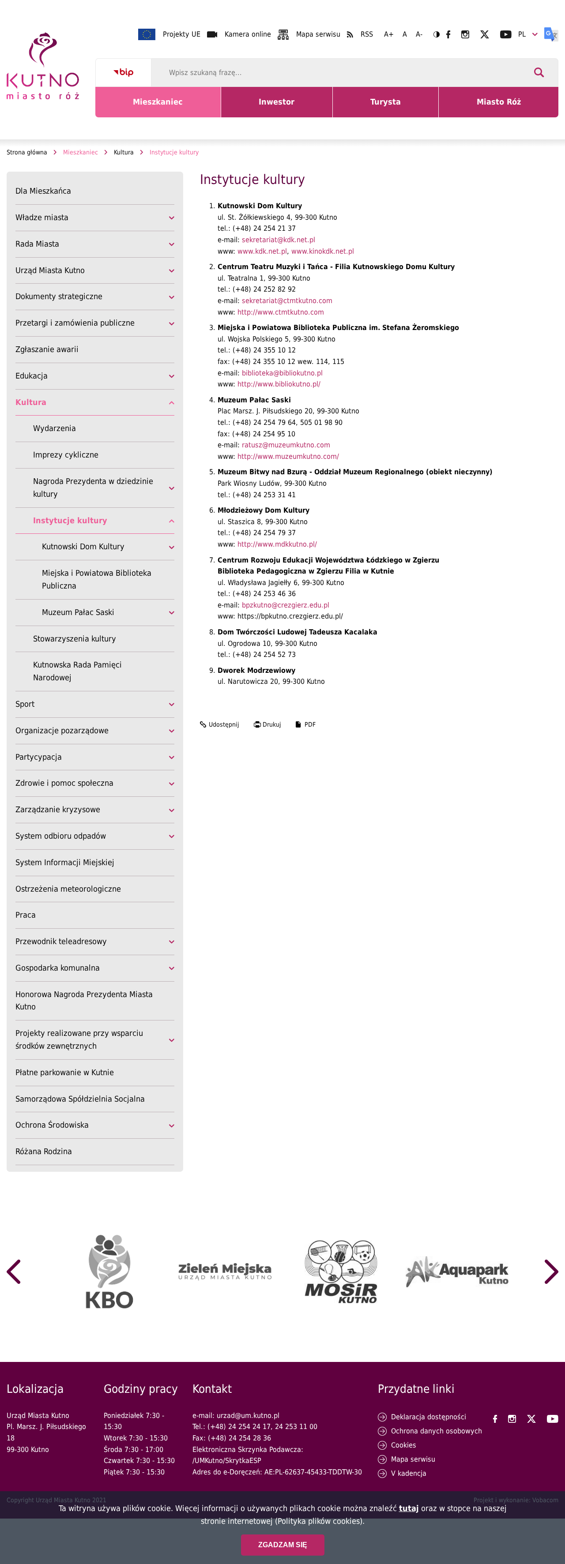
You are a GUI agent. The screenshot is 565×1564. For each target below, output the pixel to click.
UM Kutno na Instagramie (465, 34)
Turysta (392, 107)
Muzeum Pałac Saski (78, 612)
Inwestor (282, 107)
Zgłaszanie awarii (47, 349)
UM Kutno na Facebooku (448, 34)
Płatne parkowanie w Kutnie (64, 1072)
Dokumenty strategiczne (58, 296)
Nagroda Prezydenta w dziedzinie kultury (93, 487)
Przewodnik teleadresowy (61, 941)
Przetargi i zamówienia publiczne (75, 322)
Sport (24, 704)
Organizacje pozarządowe (62, 730)
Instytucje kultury (70, 520)
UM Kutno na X (484, 34)
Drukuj (272, 724)
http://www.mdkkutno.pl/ (277, 544)
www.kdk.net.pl (262, 251)
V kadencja (408, 1473)
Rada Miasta (37, 243)
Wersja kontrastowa (436, 34)
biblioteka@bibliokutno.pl (282, 373)
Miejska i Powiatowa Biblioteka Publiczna (96, 579)
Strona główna (27, 152)
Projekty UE (181, 34)
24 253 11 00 (296, 1426)
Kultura (124, 152)
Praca (25, 914)
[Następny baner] (551, 1272)
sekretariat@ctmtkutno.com (287, 300)
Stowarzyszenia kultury (74, 638)
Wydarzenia (54, 428)
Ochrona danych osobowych (436, 1431)
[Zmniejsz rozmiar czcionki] (419, 34)
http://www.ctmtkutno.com (280, 312)
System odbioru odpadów (60, 835)
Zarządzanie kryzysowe (57, 809)
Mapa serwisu (318, 34)
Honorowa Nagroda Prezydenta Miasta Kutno (84, 1001)
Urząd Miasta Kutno (50, 270)
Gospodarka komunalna (57, 967)
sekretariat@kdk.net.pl (278, 240)
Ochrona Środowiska (52, 1124)
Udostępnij (224, 724)
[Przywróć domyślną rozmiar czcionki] (405, 34)
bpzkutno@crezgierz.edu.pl (285, 605)
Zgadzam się (282, 1544)
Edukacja (31, 375)
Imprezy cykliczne (65, 454)
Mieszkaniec (159, 107)
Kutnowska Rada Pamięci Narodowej (77, 671)
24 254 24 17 (249, 1426)
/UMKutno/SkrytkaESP (226, 1460)
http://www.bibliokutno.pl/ (278, 384)
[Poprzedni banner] (13, 1272)
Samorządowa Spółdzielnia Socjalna (80, 1100)
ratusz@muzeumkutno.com (286, 445)
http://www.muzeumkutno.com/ (288, 456)
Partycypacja (38, 756)
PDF (310, 724)
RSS (367, 34)
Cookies (403, 1445)
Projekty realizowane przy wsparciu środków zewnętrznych (79, 1039)
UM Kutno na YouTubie (506, 34)
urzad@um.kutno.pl (248, 1415)
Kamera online (248, 34)
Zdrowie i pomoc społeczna (64, 783)
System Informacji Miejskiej (64, 862)
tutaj (409, 1508)
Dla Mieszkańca (43, 190)
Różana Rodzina (43, 1151)
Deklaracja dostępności (428, 1417)
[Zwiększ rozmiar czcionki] (389, 34)
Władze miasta (41, 217)
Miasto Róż (502, 107)
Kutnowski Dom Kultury (83, 546)
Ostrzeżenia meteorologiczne (68, 888)
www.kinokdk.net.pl (322, 251)
